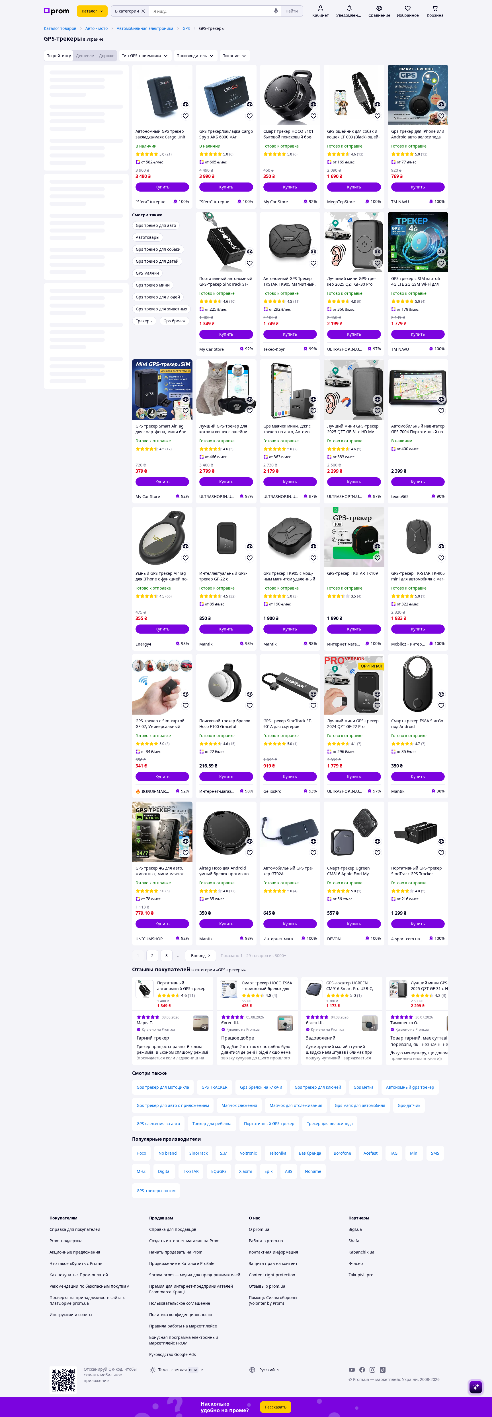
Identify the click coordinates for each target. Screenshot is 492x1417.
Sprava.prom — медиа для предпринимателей (194, 1274)
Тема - (172, 1369)
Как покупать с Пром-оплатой (79, 1274)
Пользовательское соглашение (179, 1303)
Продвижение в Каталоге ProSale (181, 1263)
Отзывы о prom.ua (267, 1286)
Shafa (353, 1240)
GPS (186, 28)
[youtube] (351, 1369)
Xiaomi (245, 1171)
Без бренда (310, 1153)
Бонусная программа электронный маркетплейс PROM (183, 1340)
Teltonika (277, 1153)
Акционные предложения (75, 1252)
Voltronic (248, 1153)
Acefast (371, 1153)
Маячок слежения (239, 1105)
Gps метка (364, 1087)
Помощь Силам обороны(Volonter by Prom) (273, 1300)
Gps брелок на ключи (261, 1087)
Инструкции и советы (71, 1314)
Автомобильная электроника (145, 28)
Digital (164, 1171)
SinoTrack (198, 1153)
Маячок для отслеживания (296, 1105)
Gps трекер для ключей (318, 1087)
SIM (223, 1153)
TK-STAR (191, 1171)
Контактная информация (273, 1252)
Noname (313, 1171)
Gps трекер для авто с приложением (173, 1105)
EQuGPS (219, 1171)
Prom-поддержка (66, 1240)
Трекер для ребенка (211, 1123)
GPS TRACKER (214, 1087)
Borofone (342, 1153)
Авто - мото (96, 28)
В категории (127, 11)
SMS (435, 1153)
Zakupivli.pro (360, 1274)
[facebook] (362, 1369)
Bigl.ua (355, 1229)
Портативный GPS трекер (269, 1123)
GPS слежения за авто (158, 1123)
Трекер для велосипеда (330, 1123)
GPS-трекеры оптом (156, 1190)
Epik (268, 1171)
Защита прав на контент (273, 1263)
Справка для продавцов (172, 1229)
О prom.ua (259, 1229)
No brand (168, 1153)
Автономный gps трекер (410, 1087)
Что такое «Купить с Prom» (76, 1263)
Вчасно (355, 1263)
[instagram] (372, 1369)
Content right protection (272, 1274)
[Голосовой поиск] (276, 11)
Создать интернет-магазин (175, 1240)
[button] (162, 187)
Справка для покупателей (75, 1229)
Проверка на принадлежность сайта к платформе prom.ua (87, 1300)
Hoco (141, 1153)
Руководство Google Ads (172, 1354)
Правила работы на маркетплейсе (183, 1326)
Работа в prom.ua (266, 1240)
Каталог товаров (60, 28)
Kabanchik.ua (361, 1252)
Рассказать (275, 1407)
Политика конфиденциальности (180, 1314)
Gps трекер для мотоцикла (163, 1087)
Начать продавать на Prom (175, 1252)
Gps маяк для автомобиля (360, 1105)
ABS (288, 1171)
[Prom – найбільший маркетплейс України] (56, 11)
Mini (414, 1153)
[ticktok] (382, 1369)
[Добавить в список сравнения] (185, 104)
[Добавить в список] (185, 116)
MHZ (141, 1171)
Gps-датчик (409, 1105)
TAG (393, 1153)
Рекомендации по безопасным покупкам (89, 1286)
